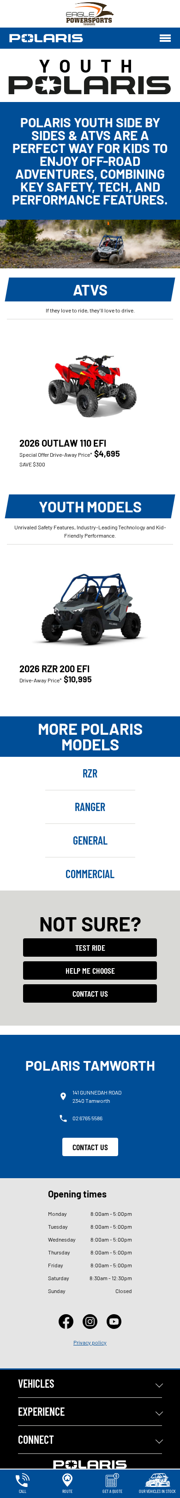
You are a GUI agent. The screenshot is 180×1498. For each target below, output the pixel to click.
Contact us (90, 993)
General (90, 840)
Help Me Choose (90, 970)
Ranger (90, 806)
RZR (90, 773)
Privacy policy (90, 1342)
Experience (41, 1411)
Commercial (90, 873)
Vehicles (36, 1383)
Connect (36, 1439)
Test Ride (90, 947)
